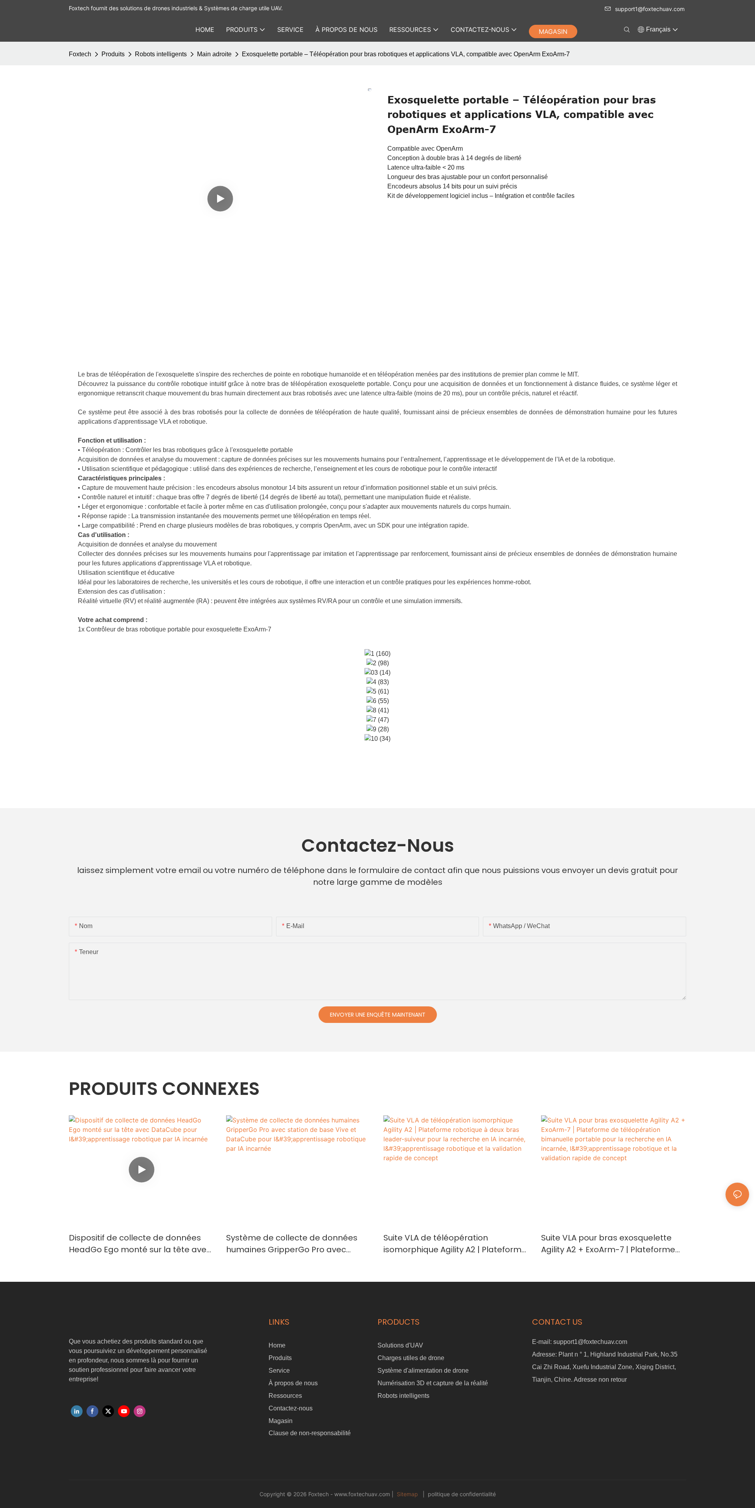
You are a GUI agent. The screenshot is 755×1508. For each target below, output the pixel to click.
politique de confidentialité (461, 1494)
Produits (113, 54)
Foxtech (80, 54)
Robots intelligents (161, 54)
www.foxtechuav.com (363, 1494)
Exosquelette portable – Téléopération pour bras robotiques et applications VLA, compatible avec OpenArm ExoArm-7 (406, 54)
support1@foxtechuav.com (650, 9)
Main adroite (214, 54)
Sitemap (407, 1494)
